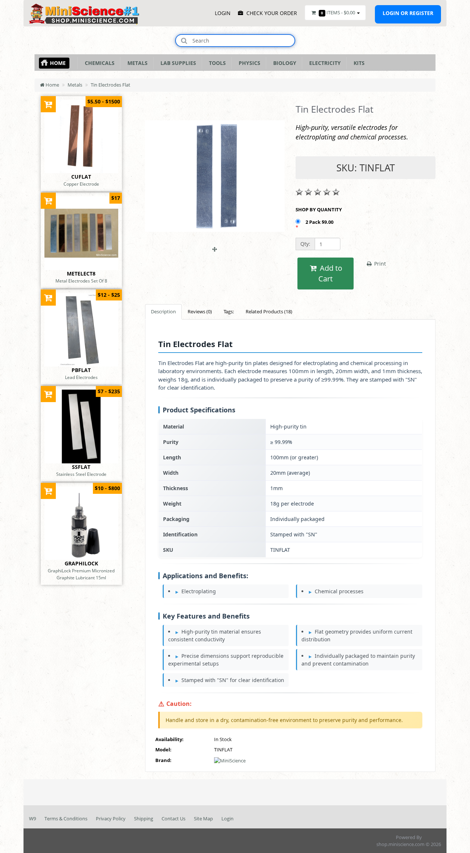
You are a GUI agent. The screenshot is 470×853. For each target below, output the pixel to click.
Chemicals (98, 62)
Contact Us (173, 818)
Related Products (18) (269, 311)
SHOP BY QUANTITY (319, 209)
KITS (358, 62)
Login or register (408, 13)
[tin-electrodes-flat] (215, 245)
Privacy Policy (111, 818)
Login (227, 818)
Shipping (143, 818)
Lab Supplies (177, 62)
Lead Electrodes (81, 377)
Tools (216, 62)
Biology (283, 62)
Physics (248, 62)
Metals (136, 62)
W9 (32, 818)
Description (163, 311)
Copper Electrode (81, 184)
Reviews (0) (200, 311)
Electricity (323, 62)
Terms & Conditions (65, 818)
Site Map (203, 818)
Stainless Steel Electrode (81, 474)
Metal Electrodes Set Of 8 (81, 281)
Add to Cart (330, 273)
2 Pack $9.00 (320, 222)
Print (379, 263)
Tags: (229, 311)
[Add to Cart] (48, 104)
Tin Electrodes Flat (110, 84)
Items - (338, 12)
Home (58, 62)
